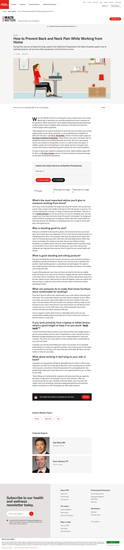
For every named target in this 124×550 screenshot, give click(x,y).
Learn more (39, 171)
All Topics (114, 19)
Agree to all (113, 542)
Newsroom (64, 512)
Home (4, 11)
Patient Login (118, 2)
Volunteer (64, 528)
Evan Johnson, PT (60, 461)
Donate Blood (65, 531)
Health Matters (12, 11)
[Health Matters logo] (9, 19)
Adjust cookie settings (7, 547)
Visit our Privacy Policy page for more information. (26, 547)
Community (65, 497)
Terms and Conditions (33, 520)
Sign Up (86, 397)
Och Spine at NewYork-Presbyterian (45, 138)
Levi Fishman (44, 107)
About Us (64, 494)
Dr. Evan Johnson (48, 153)
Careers (89, 2)
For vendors (95, 522)
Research (111, 2)
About (84, 2)
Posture (15, 35)
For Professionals (97, 494)
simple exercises (42, 214)
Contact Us (65, 499)
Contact (106, 2)
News (101, 2)
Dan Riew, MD (30, 107)
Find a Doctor (115, 6)
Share (103, 107)
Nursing (94, 502)
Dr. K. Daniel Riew (57, 136)
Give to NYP (95, 2)
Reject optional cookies (113, 545)
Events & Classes (67, 515)
